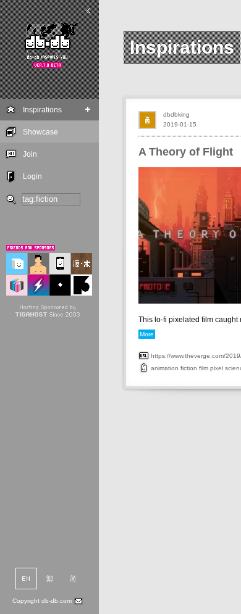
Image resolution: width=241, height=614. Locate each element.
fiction (188, 368)
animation (165, 368)
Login (32, 176)
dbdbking (176, 114)
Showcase (40, 132)
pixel (216, 368)
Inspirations (42, 110)
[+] (88, 109)
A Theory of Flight (185, 152)
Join (30, 154)
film (203, 368)
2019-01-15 (180, 124)
